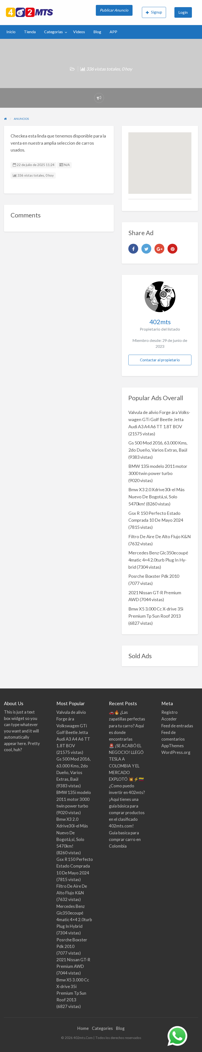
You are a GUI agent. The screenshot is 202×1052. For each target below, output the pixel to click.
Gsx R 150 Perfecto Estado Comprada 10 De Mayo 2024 (74, 866)
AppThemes (172, 745)
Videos (79, 32)
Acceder (169, 718)
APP (113, 32)
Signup (156, 12)
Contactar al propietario (160, 360)
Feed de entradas (177, 725)
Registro (169, 712)
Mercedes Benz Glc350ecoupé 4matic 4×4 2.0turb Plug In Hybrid (158, 560)
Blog (97, 32)
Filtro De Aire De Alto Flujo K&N (159, 536)
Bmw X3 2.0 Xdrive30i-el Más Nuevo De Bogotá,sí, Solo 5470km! (156, 496)
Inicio (11, 32)
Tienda (30, 32)
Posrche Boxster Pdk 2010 (153, 576)
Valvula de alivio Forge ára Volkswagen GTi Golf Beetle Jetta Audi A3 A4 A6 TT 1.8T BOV (159, 419)
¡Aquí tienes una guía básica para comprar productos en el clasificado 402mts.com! (127, 813)
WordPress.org (175, 752)
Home (83, 1028)
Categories (102, 1028)
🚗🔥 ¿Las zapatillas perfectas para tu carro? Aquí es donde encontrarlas (127, 726)
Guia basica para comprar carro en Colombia (125, 839)
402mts (160, 321)
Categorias (53, 32)
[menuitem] (115, 12)
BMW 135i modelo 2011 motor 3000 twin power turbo (73, 799)
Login (183, 12)
